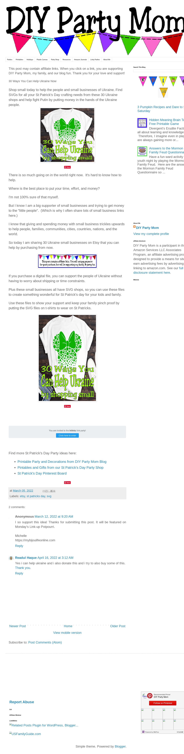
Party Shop (55, 60)
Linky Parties (95, 60)
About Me (106, 60)
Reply (19, 546)
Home (68, 626)
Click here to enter (67, 435)
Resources (67, 60)
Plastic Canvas (42, 60)
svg (49, 496)
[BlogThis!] (46, 491)
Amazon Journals (80, 60)
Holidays (30, 60)
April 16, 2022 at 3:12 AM (55, 557)
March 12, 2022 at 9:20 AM (54, 516)
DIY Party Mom (147, 228)
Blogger (120, 746)
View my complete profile (151, 234)
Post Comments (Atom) (45, 642)
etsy (22, 496)
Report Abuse (21, 702)
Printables (19, 60)
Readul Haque (26, 557)
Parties (9, 60)
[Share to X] (49, 491)
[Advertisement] (90, 676)
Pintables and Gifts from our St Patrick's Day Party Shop (60, 468)
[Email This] (44, 491)
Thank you (22, 568)
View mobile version (67, 632)
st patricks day (36, 496)
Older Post (117, 626)
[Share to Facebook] (51, 491)
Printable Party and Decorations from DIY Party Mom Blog (62, 462)
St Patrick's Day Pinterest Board (42, 473)
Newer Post (17, 626)
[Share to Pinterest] (54, 491)
